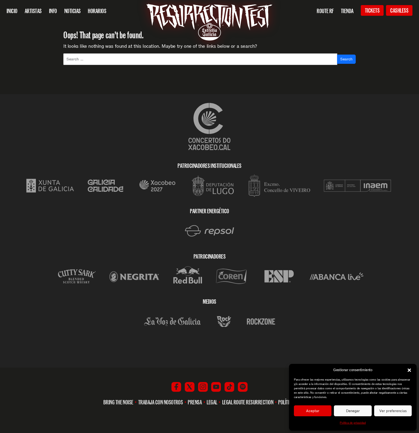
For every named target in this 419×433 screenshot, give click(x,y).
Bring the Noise (118, 402)
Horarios (97, 11)
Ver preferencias (393, 411)
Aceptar (312, 411)
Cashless (399, 10)
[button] (409, 370)
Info (53, 11)
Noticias (72, 11)
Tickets (372, 10)
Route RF (325, 11)
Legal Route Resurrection (248, 402)
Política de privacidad (353, 423)
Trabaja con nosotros (160, 402)
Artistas (33, 11)
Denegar (353, 411)
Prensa (195, 402)
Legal (212, 402)
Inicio (12, 11)
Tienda (347, 11)
